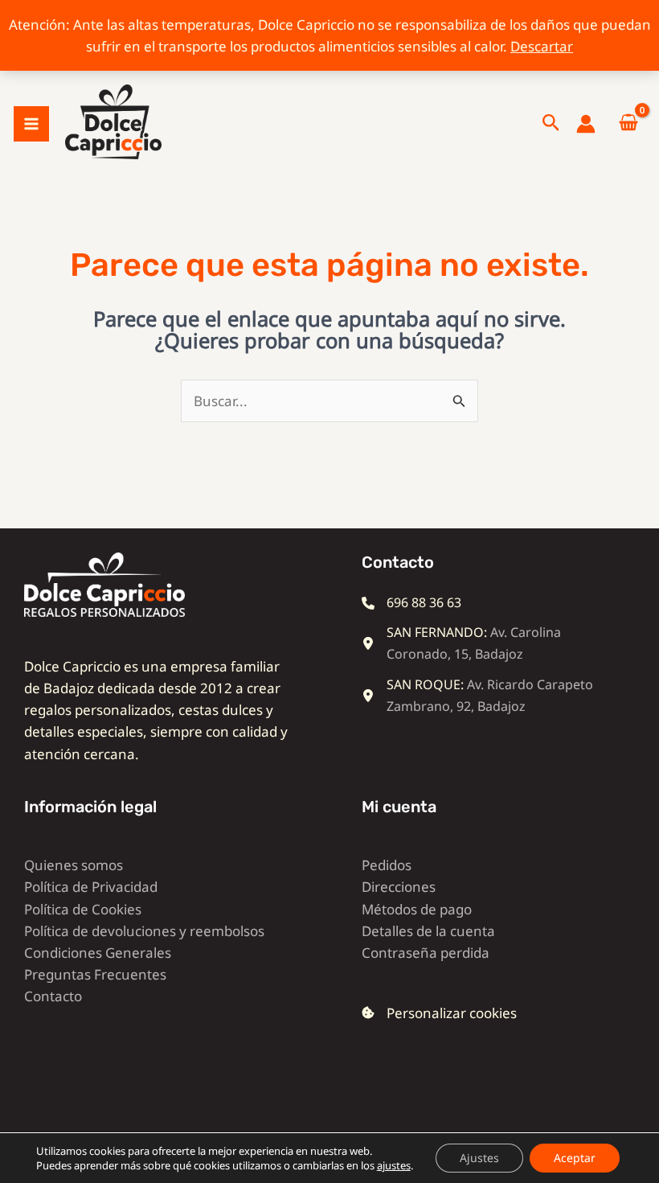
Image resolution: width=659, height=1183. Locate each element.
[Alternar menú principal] (31, 124)
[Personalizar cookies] (439, 1013)
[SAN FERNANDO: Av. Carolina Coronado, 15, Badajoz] (486, 643)
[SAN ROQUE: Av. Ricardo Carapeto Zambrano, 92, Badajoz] (486, 695)
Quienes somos (73, 865)
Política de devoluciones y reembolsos (144, 931)
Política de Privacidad (91, 886)
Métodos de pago (417, 909)
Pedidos (386, 865)
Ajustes (479, 1157)
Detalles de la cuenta (428, 931)
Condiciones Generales (97, 952)
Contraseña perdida (425, 952)
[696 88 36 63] (411, 603)
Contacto (53, 996)
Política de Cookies (82, 909)
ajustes (394, 1165)
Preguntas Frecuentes (95, 974)
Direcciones (399, 886)
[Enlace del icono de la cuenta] (586, 123)
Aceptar (575, 1157)
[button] (551, 124)
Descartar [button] (541, 46)
